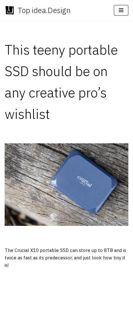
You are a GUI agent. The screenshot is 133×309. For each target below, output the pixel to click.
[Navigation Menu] (121, 10)
